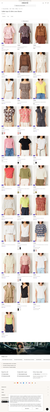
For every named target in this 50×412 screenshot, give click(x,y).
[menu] (2, 3)
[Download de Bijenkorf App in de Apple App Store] (4, 402)
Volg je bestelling (5, 374)
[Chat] (47, 409)
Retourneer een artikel (6, 376)
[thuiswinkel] (35, 383)
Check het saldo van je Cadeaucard (24, 376)
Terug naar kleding (5, 8)
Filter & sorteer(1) (25, 21)
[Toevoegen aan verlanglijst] (15, 42)
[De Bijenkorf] (25, 3)
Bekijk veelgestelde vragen (23, 374)
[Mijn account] (43, 3)
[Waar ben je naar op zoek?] (15, 5)
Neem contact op (37, 374)
